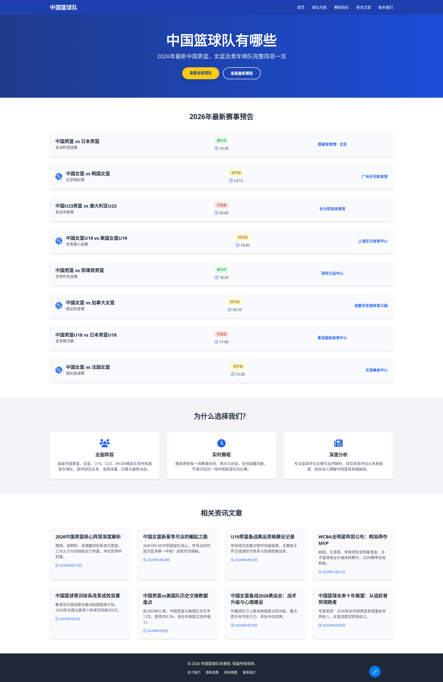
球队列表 (319, 7)
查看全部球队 (201, 72)
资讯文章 (363, 7)
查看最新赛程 (242, 73)
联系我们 (385, 7)
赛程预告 (341, 7)
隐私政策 (212, 672)
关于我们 (193, 672)
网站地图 (230, 672)
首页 (301, 7)
